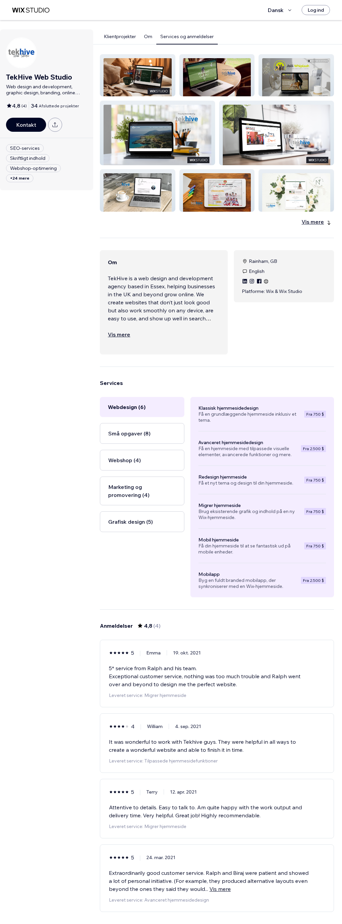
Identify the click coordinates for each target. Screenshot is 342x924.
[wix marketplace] (30, 10)
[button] (137, 75)
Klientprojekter (120, 36)
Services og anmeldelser (187, 36)
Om (148, 36)
